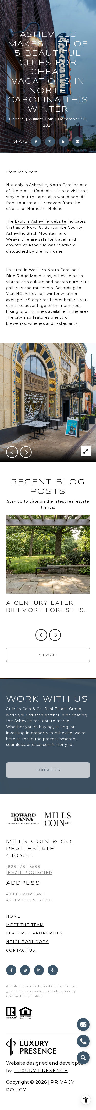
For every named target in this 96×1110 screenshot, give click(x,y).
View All (48, 654)
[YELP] (53, 970)
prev (12, 452)
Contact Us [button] (48, 770)
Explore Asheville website (40, 221)
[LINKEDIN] (39, 970)
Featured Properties (34, 933)
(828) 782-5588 (23, 866)
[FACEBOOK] (11, 970)
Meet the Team (25, 924)
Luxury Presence (41, 1071)
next (26, 452)
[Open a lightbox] (86, 451)
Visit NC (14, 293)
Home (13, 916)
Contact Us (20, 950)
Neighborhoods (27, 942)
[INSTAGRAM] (25, 970)
